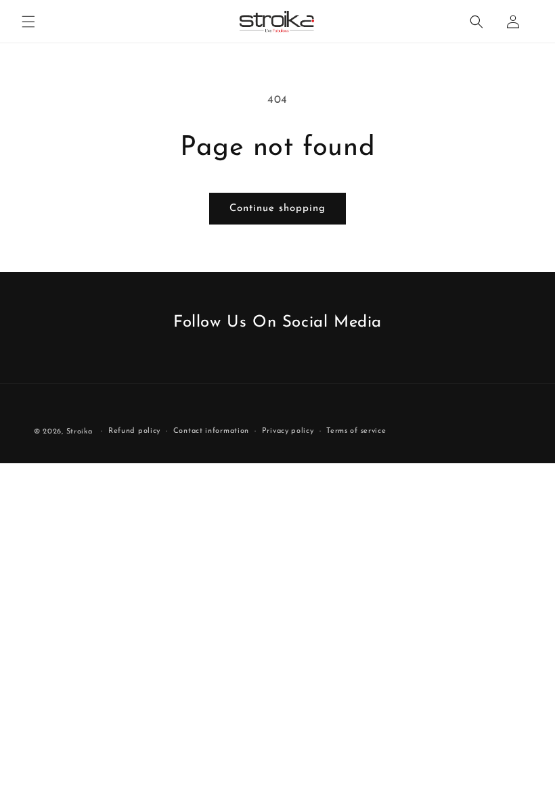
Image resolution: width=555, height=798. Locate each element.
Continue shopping (277, 209)
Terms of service (356, 431)
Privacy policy (288, 431)
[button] (28, 22)
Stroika (79, 432)
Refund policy (134, 431)
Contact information (211, 431)
